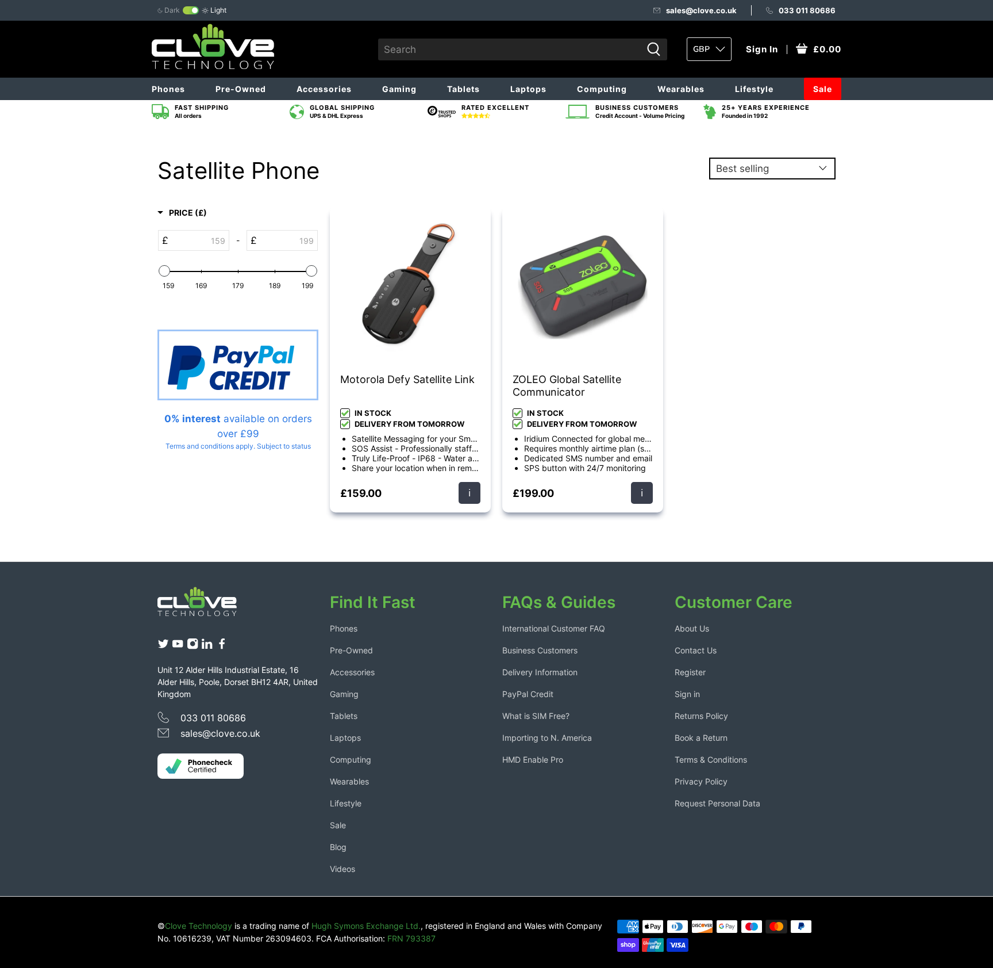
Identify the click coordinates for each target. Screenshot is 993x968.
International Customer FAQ (553, 628)
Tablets (463, 89)
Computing (602, 89)
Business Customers (540, 650)
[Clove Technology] (205, 605)
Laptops (528, 89)
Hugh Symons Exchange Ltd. (366, 926)
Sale (822, 89)
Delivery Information (540, 672)
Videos (342, 869)
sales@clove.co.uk (701, 10)
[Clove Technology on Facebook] (222, 646)
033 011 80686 (807, 10)
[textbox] (198, 240)
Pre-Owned (240, 89)
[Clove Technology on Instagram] (192, 646)
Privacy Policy (701, 781)
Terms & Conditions (711, 759)
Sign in (687, 694)
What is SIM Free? (535, 716)
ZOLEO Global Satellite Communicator (567, 385)
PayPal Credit (527, 694)
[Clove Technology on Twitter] (163, 646)
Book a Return (701, 738)
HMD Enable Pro (532, 759)
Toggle (191, 10)
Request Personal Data (717, 803)
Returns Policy (701, 716)
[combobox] (510, 49)
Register (690, 672)
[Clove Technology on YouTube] (177, 646)
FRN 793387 (411, 938)
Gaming (399, 89)
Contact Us (696, 650)
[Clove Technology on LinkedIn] (207, 646)
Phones (168, 89)
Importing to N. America (547, 738)
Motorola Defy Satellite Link (407, 379)
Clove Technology (198, 926)
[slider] (164, 271)
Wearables (681, 89)
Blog (338, 847)
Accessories (324, 89)
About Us (692, 628)
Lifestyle (754, 89)
